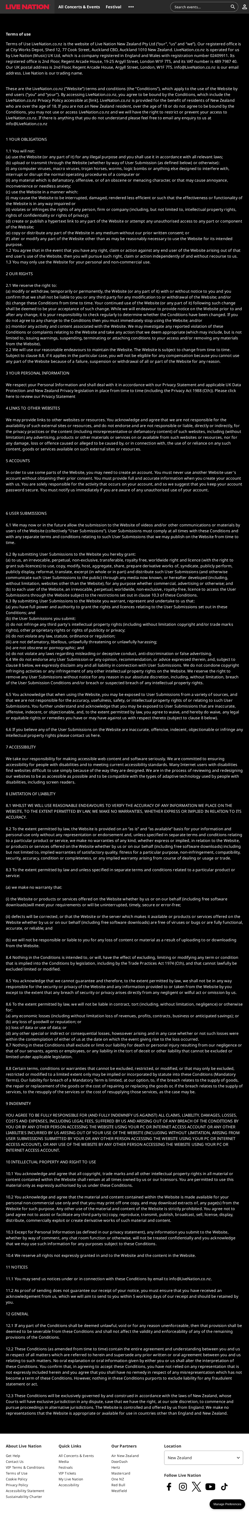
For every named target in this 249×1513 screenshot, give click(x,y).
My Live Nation (71, 1479)
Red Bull (118, 1485)
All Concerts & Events (76, 1455)
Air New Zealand (125, 1455)
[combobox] (201, 6)
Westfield (119, 1490)
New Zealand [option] (180, 1457)
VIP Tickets (67, 1473)
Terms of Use (16, 1473)
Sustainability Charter (24, 1496)
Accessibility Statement (25, 1490)
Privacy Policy (17, 1485)
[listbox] (203, 1458)
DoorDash (119, 1461)
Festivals (66, 1467)
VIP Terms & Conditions (25, 1467)
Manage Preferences (227, 1504)
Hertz (115, 1467)
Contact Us (15, 1461)
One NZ (117, 1479)
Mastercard (121, 1473)
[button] (27, 7)
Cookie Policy (16, 1479)
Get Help (13, 1455)
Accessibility (69, 1485)
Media (64, 1461)
